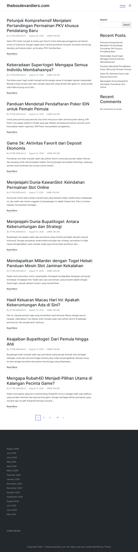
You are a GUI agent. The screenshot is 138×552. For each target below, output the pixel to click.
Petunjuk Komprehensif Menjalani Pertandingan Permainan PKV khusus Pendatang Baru (43, 25)
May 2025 (11, 514)
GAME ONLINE (53, 36)
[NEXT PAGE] (63, 417)
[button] (63, 417)
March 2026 (12, 470)
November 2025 (14, 488)
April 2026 (12, 466)
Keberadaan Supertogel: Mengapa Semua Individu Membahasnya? (47, 67)
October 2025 (13, 492)
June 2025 (12, 510)
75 (58, 417)
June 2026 (12, 457)
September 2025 (15, 496)
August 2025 (13, 501)
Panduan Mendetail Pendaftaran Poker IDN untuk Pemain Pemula (48, 106)
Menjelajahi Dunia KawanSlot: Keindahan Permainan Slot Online (46, 185)
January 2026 (13, 479)
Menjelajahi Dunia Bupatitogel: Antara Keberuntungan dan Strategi (43, 224)
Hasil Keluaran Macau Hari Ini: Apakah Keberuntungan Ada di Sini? (43, 302)
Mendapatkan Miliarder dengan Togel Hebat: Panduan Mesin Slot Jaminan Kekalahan (50, 263)
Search (103, 19)
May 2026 (11, 461)
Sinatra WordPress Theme (98, 547)
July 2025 (11, 505)
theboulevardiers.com (28, 5)
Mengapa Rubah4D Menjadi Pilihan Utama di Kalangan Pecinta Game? (49, 381)
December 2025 (14, 483)
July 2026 (11, 453)
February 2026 (14, 475)
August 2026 (13, 448)
